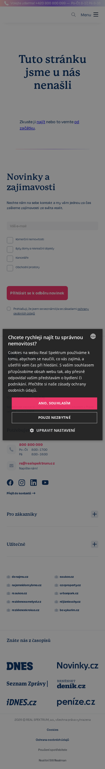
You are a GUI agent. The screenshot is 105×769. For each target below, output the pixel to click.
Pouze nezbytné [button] (54, 417)
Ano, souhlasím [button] (54, 403)
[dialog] (53, 384)
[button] (52, 430)
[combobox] (93, 336)
